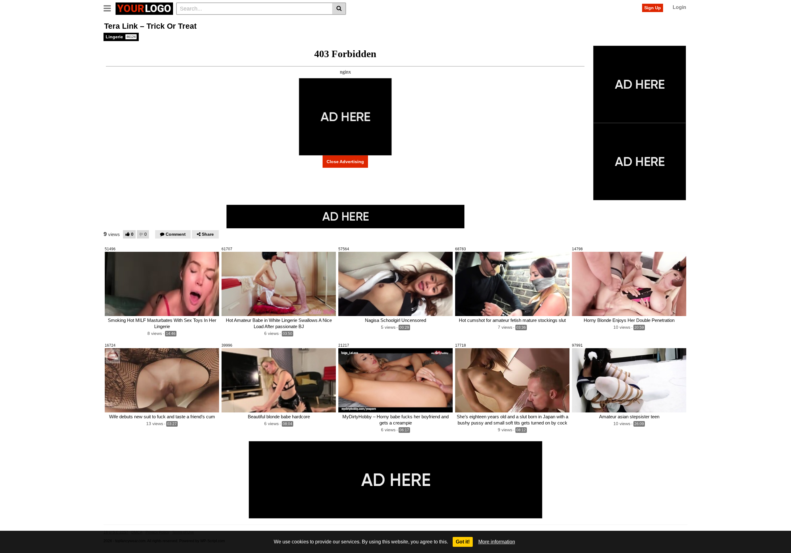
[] (339, 8)
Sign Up (652, 7)
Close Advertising (345, 161)
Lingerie (121, 36)
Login (679, 7)
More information (496, 541)
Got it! (463, 541)
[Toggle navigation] (110, 7)
